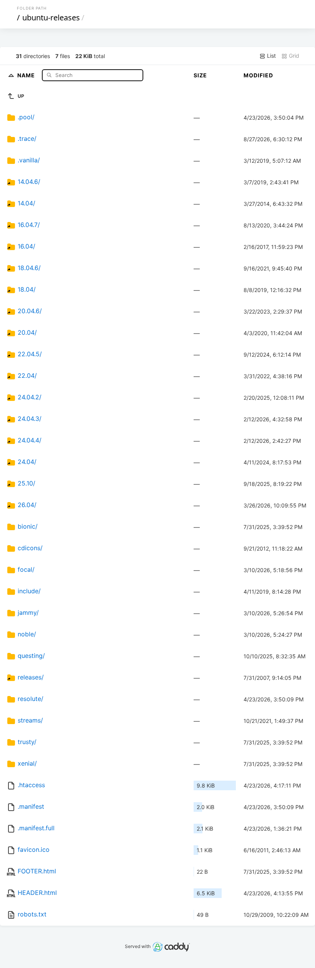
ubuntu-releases (51, 17)
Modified (258, 75)
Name (26, 75)
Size (200, 75)
